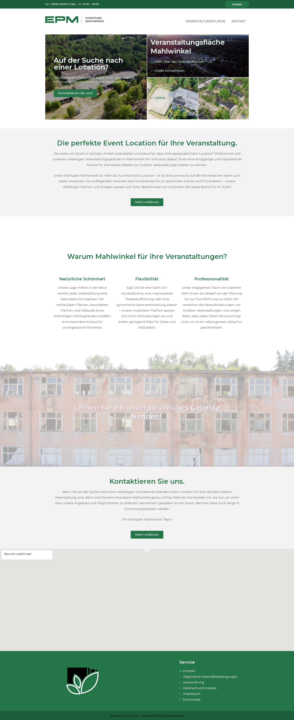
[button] (237, 4)
